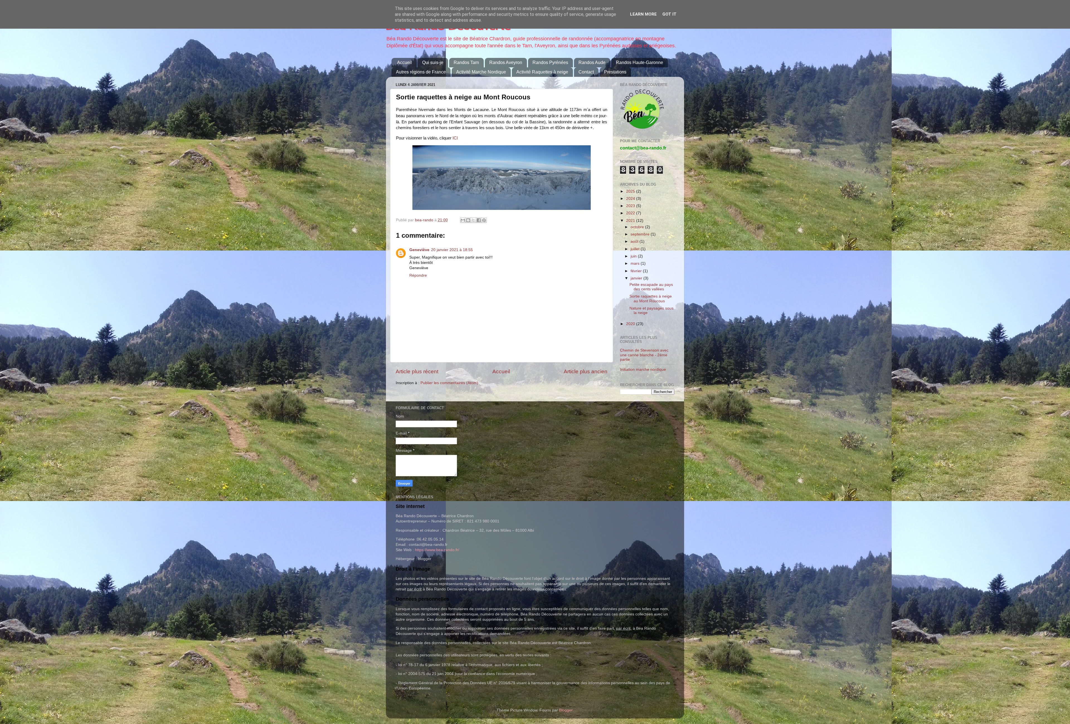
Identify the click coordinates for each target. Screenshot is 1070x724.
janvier (637, 278)
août (635, 241)
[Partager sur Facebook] (478, 220)
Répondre (418, 275)
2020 (631, 324)
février (637, 271)
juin (634, 256)
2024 (631, 199)
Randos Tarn (466, 62)
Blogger (565, 710)
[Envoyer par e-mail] (463, 220)
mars (636, 263)
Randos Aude (591, 62)
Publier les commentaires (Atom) (449, 383)
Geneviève (419, 250)
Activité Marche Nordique (481, 72)
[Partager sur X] (473, 220)
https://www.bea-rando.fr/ (437, 550)
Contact (586, 72)
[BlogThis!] (468, 220)
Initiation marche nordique (643, 369)
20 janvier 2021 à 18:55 (452, 250)
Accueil (404, 62)
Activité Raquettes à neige (542, 72)
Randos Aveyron (505, 62)
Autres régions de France (421, 72)
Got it (669, 14)
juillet (636, 249)
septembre (641, 234)
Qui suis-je (432, 62)
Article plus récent (417, 371)
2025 (631, 191)
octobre (638, 227)
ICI (455, 138)
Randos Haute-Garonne (639, 62)
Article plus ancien (585, 371)
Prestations (615, 72)
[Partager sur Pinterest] (484, 220)
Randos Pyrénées (550, 62)
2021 (631, 221)
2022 (631, 213)
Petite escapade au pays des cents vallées (651, 287)
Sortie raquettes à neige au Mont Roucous (650, 298)
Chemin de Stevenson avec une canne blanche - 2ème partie (644, 354)
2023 (631, 206)
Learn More (643, 14)
